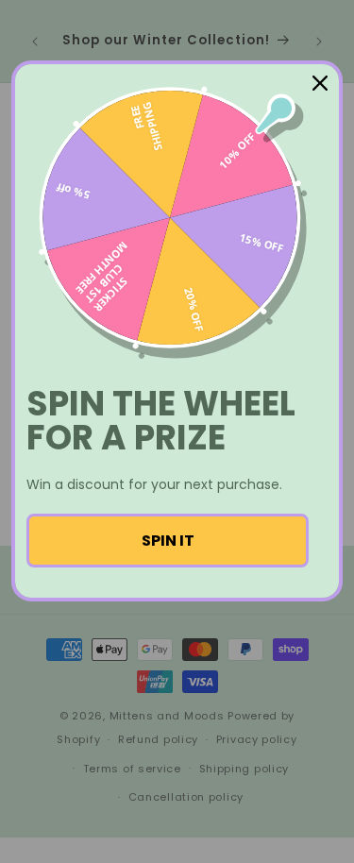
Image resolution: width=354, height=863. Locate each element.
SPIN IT (168, 540)
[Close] (320, 83)
